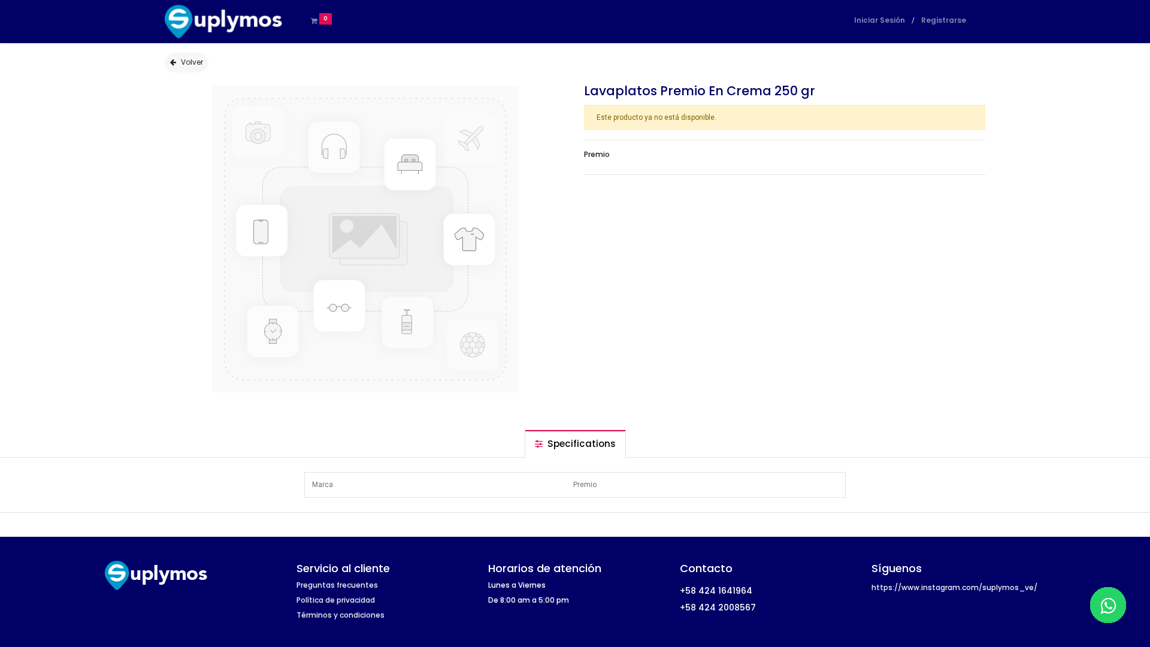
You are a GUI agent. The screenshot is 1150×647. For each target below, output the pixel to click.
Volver (192, 62)
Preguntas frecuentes (337, 585)
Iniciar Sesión (879, 20)
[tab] (575, 444)
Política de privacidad (335, 600)
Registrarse (943, 20)
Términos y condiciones (340, 615)
